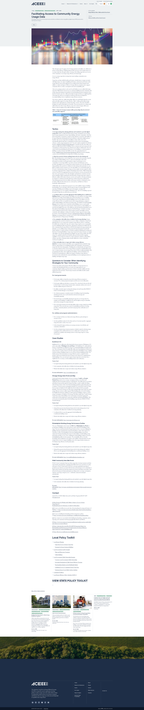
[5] (61, 175)
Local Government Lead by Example (62, 549)
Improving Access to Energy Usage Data (64, 544)
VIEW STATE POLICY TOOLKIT (70, 580)
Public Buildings (58, 554)
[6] (84, 187)
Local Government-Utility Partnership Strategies (64, 557)
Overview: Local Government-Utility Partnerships (66, 559)
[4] (53, 167)
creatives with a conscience (108, 708)
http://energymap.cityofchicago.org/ (72, 420)
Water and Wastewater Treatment (62, 552)
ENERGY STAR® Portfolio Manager (65, 144)
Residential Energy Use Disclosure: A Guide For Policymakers (65, 505)
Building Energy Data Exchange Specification (66, 152)
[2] (66, 83)
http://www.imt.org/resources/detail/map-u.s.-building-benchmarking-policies (71, 515)
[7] (75, 192)
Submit (74, 677)
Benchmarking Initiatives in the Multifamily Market (66, 565)
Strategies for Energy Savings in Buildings (64, 547)
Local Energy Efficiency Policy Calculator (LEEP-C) (65, 575)
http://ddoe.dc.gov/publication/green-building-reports (66, 532)
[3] (85, 93)
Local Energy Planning (59, 542)
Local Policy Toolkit (63, 537)
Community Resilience (59, 572)
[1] (80, 73)
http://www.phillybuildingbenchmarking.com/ (74, 457)
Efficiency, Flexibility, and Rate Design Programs (96, 17)
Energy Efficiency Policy (93, 12)
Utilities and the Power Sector (104, 12)
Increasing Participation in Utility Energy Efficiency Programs (68, 562)
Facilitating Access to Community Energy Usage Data (67, 567)
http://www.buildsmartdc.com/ (71, 372)
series (65, 69)
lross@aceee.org (56, 497)
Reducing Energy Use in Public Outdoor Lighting (66, 570)
